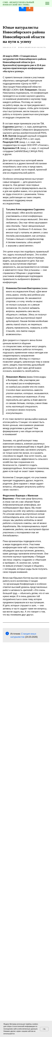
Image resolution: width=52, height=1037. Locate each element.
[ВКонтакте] (22, 7)
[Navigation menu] (47, 3)
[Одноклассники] (29, 7)
